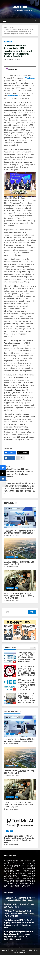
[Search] (35, 21)
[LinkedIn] (3, 478)
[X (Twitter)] (3, 473)
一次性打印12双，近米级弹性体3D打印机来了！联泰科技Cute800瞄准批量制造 (20, 517)
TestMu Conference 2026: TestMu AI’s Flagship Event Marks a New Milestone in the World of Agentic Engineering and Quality (20, 822)
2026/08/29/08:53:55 (12, 535)
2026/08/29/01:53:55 (12, 845)
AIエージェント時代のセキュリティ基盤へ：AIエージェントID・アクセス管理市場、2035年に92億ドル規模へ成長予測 (10, 658)
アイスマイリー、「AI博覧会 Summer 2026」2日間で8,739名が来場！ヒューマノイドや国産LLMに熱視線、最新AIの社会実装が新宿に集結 (10, 685)
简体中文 (12, 525)
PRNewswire (10, 557)
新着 (6, 41)
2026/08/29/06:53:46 (12, 567)
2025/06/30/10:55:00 (14, 60)
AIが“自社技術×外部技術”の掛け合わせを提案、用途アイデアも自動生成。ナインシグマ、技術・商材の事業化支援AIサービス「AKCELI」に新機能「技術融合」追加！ (19, 487)
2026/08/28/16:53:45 (26, 703)
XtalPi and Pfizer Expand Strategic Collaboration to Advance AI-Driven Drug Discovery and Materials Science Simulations (18, 471)
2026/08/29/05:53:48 (12, 600)
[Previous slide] (31, 648)
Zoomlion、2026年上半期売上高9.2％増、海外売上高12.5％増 (20, 548)
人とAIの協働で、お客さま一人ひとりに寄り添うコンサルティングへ (10, 699)
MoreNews (33, 950)
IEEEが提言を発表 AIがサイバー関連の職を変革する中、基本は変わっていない (10, 671)
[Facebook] (3, 467)
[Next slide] (34, 648)
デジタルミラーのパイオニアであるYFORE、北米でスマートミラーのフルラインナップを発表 (20, 580)
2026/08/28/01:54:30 (26, 676)
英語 (10, 41)
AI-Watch (20, 6)
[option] (20, 659)
